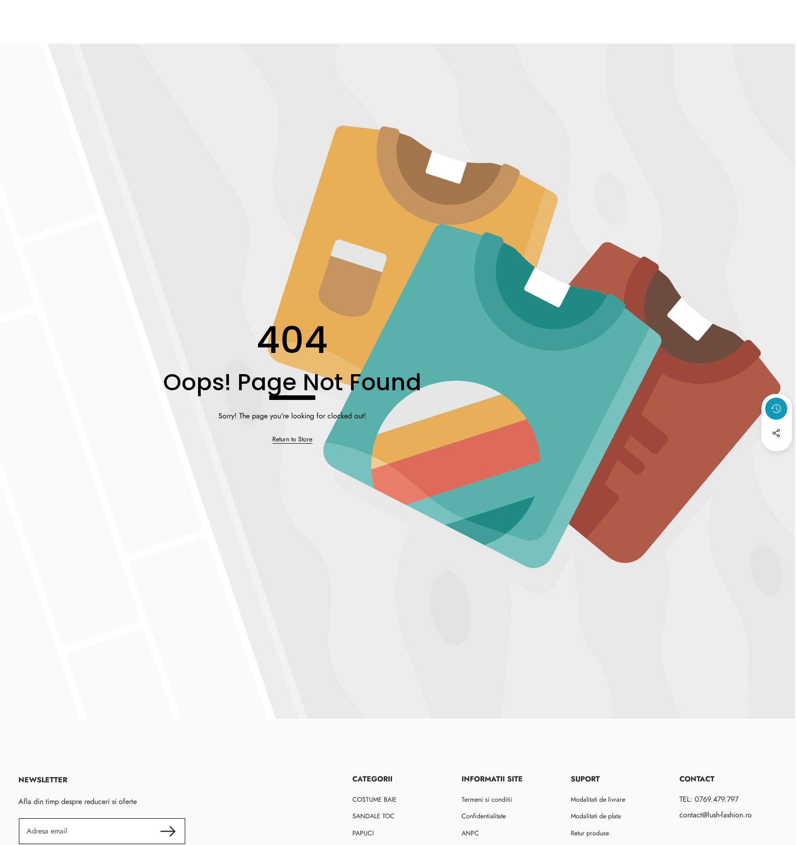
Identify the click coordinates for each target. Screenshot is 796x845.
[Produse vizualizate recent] (776, 409)
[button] (777, 458)
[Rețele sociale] (776, 433)
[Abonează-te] (168, 831)
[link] (292, 439)
